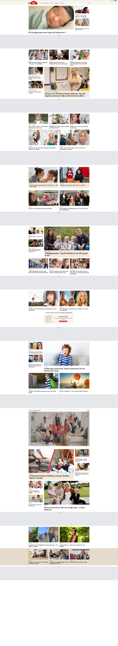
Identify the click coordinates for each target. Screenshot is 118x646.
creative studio (52, 125)
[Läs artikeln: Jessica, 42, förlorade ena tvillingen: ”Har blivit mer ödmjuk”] (36, 484)
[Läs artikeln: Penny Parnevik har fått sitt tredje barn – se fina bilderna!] (66, 493)
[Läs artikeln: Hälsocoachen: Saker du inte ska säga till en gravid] (82, 22)
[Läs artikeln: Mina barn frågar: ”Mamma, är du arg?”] (36, 230)
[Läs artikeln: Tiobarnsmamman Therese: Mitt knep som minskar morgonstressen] (38, 263)
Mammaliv (62, 3)
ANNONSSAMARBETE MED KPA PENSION (51, 91)
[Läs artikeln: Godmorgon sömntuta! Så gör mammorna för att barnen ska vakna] (66, 354)
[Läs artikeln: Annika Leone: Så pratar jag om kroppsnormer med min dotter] (43, 298)
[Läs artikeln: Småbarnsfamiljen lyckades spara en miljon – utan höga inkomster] (82, 453)
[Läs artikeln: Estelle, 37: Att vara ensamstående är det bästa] (79, 119)
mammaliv (30, 30)
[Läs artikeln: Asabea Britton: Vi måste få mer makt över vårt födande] (74, 534)
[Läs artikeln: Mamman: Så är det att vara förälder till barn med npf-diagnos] (59, 55)
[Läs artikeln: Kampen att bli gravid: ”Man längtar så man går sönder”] (38, 554)
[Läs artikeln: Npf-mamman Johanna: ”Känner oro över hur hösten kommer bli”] (36, 345)
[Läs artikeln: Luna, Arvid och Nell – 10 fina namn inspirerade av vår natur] (38, 119)
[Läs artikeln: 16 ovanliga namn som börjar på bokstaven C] (51, 17)
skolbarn (62, 183)
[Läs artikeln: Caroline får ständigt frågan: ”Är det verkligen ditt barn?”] (59, 554)
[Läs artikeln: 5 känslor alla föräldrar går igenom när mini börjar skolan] (43, 381)
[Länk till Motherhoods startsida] (34, 3)
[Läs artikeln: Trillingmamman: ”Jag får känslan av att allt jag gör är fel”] (66, 238)
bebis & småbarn (32, 125)
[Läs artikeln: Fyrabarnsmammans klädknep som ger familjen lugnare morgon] (51, 461)
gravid (76, 27)
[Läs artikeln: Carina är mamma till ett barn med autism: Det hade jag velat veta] (59, 263)
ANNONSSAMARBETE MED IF (33, 75)
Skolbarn (51, 3)
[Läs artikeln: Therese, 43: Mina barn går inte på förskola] (43, 198)
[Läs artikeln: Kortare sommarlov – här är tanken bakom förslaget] (74, 381)
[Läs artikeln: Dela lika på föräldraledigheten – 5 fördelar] (36, 84)
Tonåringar (57, 3)
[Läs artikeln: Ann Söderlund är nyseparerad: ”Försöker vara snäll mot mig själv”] (74, 298)
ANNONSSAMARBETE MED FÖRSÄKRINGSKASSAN (33, 90)
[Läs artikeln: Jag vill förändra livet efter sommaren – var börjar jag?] (82, 9)
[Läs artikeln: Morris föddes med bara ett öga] (79, 554)
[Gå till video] (88, 410)
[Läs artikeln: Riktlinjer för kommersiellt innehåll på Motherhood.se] (59, 119)
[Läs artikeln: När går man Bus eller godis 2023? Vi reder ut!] (74, 175)
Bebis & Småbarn (46, 3)
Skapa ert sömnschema (63, 321)
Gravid (40, 3)
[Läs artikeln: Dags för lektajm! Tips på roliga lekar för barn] (36, 498)
